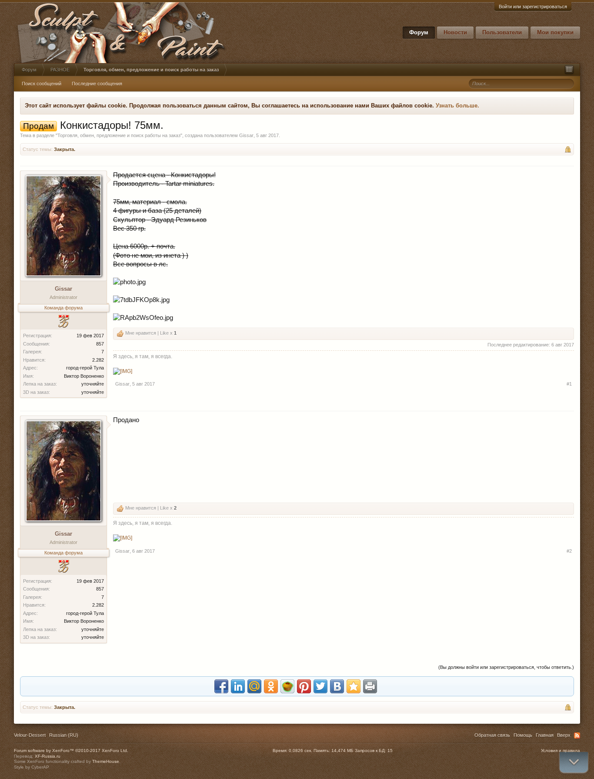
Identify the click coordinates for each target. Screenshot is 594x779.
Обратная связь (492, 735)
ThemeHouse (105, 761)
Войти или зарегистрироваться (533, 6)
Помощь (523, 735)
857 (100, 343)
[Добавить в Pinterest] (304, 686)
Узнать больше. (457, 105)
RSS (577, 735)
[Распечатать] (370, 686)
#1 (569, 383)
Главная (545, 735)
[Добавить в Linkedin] (238, 686)
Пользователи (502, 32)
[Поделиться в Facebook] (221, 686)
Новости (455, 32)
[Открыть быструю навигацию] (569, 69)
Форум (418, 32)
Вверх (564, 735)
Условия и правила (560, 750)
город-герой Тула (85, 367)
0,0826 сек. (300, 750)
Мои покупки (555, 32)
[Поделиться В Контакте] (337, 686)
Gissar (246, 135)
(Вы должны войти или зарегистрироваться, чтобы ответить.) (506, 667)
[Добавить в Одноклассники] (271, 686)
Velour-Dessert (30, 735)
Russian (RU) (63, 735)
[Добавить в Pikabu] (287, 686)
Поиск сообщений (41, 83)
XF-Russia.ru (47, 756)
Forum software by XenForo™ (71, 750)
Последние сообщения (97, 83)
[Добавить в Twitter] (320, 686)
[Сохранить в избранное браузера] (353, 686)
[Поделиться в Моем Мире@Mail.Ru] (254, 686)
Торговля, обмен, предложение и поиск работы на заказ (118, 135)
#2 (569, 551)
